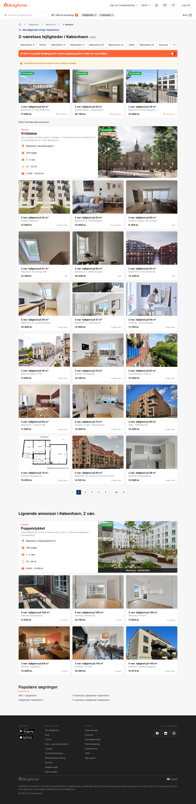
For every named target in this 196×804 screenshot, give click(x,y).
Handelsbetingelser (54, 753)
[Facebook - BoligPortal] (157, 733)
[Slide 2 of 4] (43, 262)
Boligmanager (51, 767)
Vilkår (87, 753)
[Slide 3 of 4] (45, 262)
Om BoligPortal (52, 730)
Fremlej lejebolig (92, 744)
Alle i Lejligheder (27, 695)
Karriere (48, 762)
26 (116, 492)
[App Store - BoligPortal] (26, 737)
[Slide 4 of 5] (46, 100)
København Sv (116, 44)
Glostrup (163, 44)
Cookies (49, 748)
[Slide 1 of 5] (41, 100)
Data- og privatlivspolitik (56, 744)
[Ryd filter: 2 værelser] (112, 15)
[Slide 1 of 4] (41, 262)
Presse (48, 739)
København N (147, 44)
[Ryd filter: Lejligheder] (95, 15)
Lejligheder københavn (31, 699)
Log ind (186, 5)
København (50, 24)
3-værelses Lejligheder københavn (91, 699)
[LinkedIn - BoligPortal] (165, 733)
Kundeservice (91, 748)
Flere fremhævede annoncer (34, 122)
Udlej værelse (91, 730)
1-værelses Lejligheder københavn (90, 695)
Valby (132, 44)
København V (58, 44)
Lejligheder (33, 24)
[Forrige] (72, 492)
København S (27, 44)
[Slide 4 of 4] (47, 262)
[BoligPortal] (15, 5)
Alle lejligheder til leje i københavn (40, 29)
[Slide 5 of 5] (47, 100)
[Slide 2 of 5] (42, 100)
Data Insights (51, 771)
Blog (47, 735)
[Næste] (123, 492)
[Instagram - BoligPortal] (173, 733)
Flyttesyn (89, 735)
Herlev (42, 44)
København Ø (96, 44)
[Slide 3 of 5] (44, 100)
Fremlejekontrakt (93, 739)
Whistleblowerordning (55, 758)
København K (77, 44)
